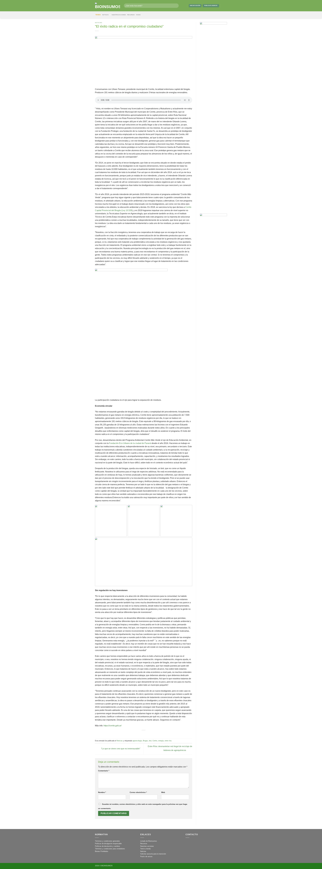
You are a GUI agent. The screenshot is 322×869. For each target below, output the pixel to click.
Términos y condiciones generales (107, 841)
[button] (184, 5)
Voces (138, 14)
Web (163, 792)
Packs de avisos (146, 856)
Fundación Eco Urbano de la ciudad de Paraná (130, 443)
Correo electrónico (138, 792)
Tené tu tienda (145, 849)
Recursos (131, 14)
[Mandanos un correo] (226, 6)
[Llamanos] (199, 843)
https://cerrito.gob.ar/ (113, 726)
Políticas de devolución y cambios (107, 846)
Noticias (105, 14)
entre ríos (168, 741)
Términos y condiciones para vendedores (110, 849)
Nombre (102, 792)
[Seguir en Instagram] (223, 6)
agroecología (137, 741)
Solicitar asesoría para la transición (153, 854)
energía (161, 741)
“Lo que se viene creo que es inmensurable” (120, 749)
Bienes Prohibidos (101, 851)
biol (150, 741)
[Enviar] (176, 6)
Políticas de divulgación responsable (108, 843)
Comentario (103, 771)
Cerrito (154, 741)
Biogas (145, 741)
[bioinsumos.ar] (107, 6)
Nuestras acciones (119, 14)
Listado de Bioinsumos (148, 841)
